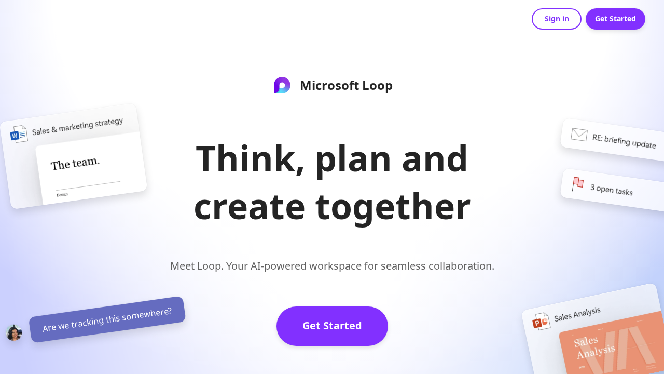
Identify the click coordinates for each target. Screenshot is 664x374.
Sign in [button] (557, 18)
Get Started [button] (615, 18)
